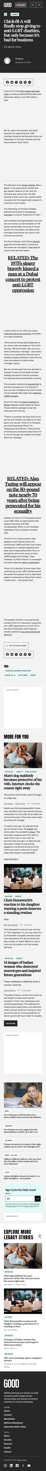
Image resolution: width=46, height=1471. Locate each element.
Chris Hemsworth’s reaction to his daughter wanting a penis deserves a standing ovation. (22, 906)
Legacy (15, 14)
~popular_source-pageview (17, 671)
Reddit (30, 829)
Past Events (30, 772)
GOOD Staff (20, 804)
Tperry (20, 59)
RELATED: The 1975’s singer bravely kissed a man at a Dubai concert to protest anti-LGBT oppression (23, 274)
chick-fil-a (10, 675)
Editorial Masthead (13, 1423)
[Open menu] (39, 5)
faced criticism (28, 185)
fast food (22, 675)
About (7, 1411)
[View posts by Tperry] (7, 60)
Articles (9, 772)
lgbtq (33, 675)
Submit (39, 1199)
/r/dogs (31, 832)
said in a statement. (31, 562)
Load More (10, 1023)
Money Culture (11, 1155)
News (6, 1436)
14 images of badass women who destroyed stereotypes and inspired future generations (22, 968)
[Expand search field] (33, 5)
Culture (8, 896)
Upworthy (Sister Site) (15, 1426)
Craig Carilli (10, 991)
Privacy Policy (11, 1206)
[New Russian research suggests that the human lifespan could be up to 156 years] (23, 1128)
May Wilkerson (11, 925)
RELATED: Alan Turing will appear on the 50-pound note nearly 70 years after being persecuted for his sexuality (23, 494)
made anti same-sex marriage (17, 333)
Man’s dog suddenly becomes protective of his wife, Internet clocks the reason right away (23, 782)
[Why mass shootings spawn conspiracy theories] (23, 1360)
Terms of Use (34, 1204)
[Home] (5, 14)
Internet (9, 1141)
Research (9, 1126)
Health (7, 1448)
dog (22, 820)
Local (7, 1172)
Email (9, 1193)
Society (8, 1440)
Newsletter (9, 1419)
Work (7, 1111)
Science (8, 1443)
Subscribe (21, 5)
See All (40, 1236)
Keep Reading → (11, 859)
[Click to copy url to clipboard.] (29, 82)
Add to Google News (17, 646)
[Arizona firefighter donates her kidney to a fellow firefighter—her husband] (23, 1174)
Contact (8, 1415)
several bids (33, 384)
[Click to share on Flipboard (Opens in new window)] (20, 82)
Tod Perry (8, 804)
